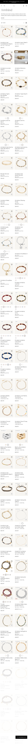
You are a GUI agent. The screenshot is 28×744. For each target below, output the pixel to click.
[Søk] (4, 5)
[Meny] (1, 5)
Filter (3, 22)
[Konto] (23, 5)
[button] (5, 118)
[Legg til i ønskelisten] (11, 26)
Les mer (2, 17)
